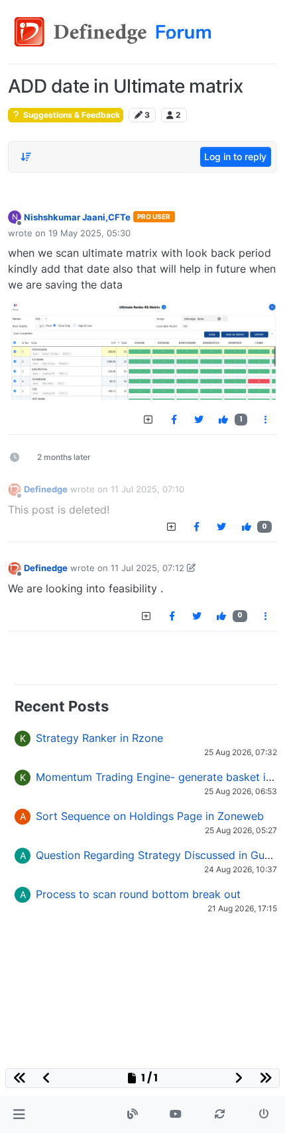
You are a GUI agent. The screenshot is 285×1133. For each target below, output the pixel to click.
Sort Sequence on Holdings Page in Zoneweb (150, 816)
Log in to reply (235, 156)
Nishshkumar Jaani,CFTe (77, 217)
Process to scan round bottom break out (138, 894)
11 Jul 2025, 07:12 (147, 568)
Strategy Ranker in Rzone (99, 738)
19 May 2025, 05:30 (89, 233)
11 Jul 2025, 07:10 (147, 489)
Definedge (46, 489)
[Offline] (14, 489)
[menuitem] (173, 419)
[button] (18, 1114)
